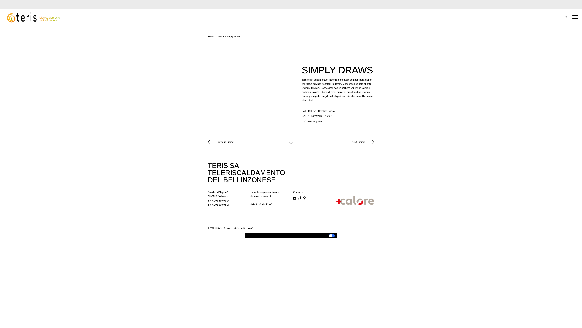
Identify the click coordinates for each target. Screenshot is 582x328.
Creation (322, 111)
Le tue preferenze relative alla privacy (304, 235)
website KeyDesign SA (243, 228)
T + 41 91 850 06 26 (218, 204)
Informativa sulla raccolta (262, 235)
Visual (332, 111)
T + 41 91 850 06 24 (218, 200)
